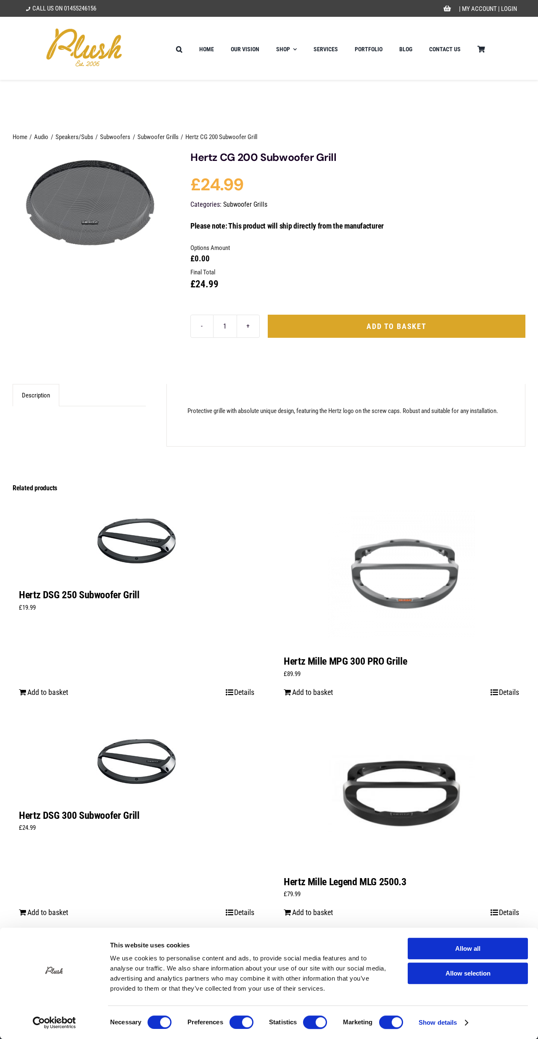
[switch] (241, 1022)
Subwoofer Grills (245, 204)
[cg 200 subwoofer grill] (91, 201)
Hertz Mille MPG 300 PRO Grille (345, 661)
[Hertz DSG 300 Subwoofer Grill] (137, 761)
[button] (179, 48)
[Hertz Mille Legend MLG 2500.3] (401, 794)
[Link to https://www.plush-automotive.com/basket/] (447, 9)
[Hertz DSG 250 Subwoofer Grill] (137, 540)
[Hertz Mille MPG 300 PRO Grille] (401, 573)
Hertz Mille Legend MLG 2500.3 (345, 882)
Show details (438, 1022)
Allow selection (468, 973)
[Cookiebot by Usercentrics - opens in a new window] (54, 1022)
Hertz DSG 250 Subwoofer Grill (79, 595)
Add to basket (396, 326)
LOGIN (509, 9)
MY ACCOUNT (479, 9)
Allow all (467, 948)
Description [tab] (36, 395)
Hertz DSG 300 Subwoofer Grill (79, 815)
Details (244, 692)
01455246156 (80, 8)
